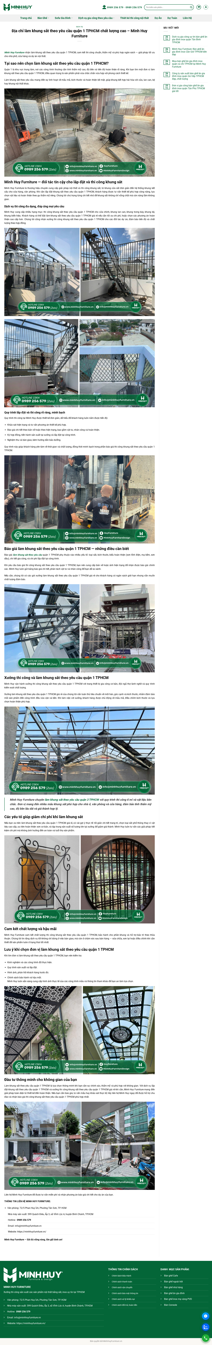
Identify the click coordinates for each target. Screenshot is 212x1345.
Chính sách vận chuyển (122, 1287)
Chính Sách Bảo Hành (121, 1276)
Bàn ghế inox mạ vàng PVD (178, 1299)
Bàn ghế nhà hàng (173, 1287)
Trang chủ (26, 18)
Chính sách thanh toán (122, 1281)
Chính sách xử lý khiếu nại (123, 1299)
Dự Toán (172, 18)
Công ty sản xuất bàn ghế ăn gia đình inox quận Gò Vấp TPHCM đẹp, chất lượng (188, 76)
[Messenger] (205, 1316)
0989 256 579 (115, 7)
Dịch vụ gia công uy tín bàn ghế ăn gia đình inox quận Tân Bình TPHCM (189, 39)
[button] (198, 7)
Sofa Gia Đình (63, 18)
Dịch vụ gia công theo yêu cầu (95, 18)
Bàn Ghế (42, 18)
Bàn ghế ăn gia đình (174, 1293)
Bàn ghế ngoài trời (173, 1281)
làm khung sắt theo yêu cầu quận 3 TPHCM (72, 799)
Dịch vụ (79, 27)
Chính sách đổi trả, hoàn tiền (124, 1305)
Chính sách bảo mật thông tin (125, 1293)
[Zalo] (205, 1327)
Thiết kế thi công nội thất (134, 18)
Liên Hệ (187, 18)
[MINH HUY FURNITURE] (18, 7)
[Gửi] (191, 7)
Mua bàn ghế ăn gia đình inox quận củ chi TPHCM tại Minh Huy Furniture (189, 64)
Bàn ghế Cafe (171, 1275)
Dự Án (158, 18)
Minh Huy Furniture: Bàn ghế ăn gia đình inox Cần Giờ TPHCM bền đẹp (189, 52)
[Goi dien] (205, 1338)
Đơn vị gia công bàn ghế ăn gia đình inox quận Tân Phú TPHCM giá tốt (188, 88)
